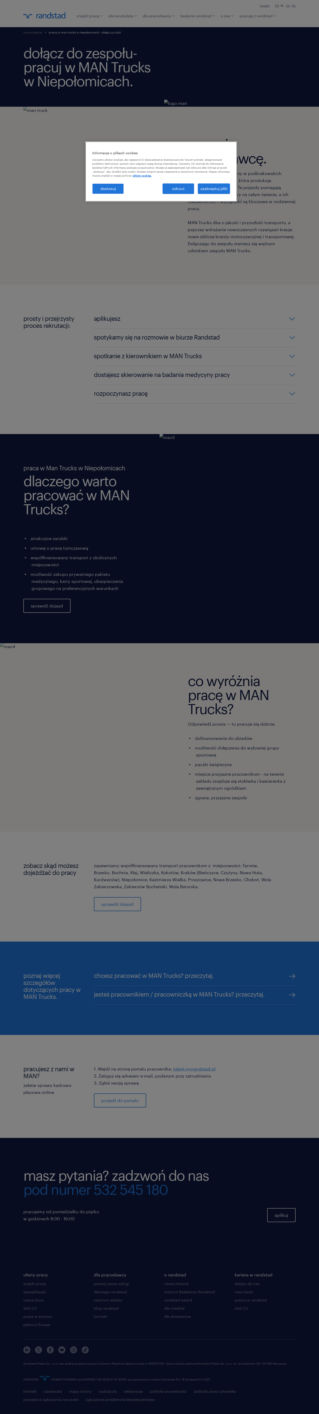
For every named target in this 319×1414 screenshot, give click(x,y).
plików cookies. (142, 175)
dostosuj (108, 188)
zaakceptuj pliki (213, 188)
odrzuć (178, 188)
